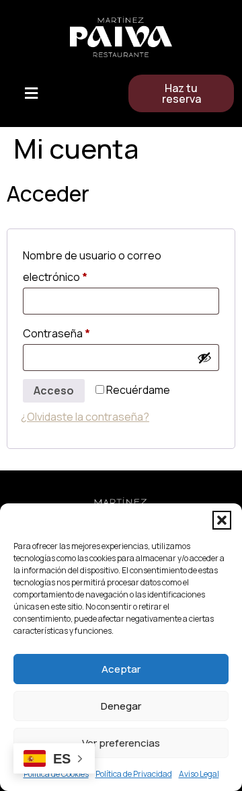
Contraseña (84, 332)
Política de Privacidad (133, 774)
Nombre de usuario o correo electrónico (92, 264)
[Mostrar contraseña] (204, 357)
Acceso (54, 390)
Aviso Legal (199, 774)
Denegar (121, 706)
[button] (222, 520)
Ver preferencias (121, 743)
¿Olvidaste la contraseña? (85, 416)
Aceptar (121, 669)
